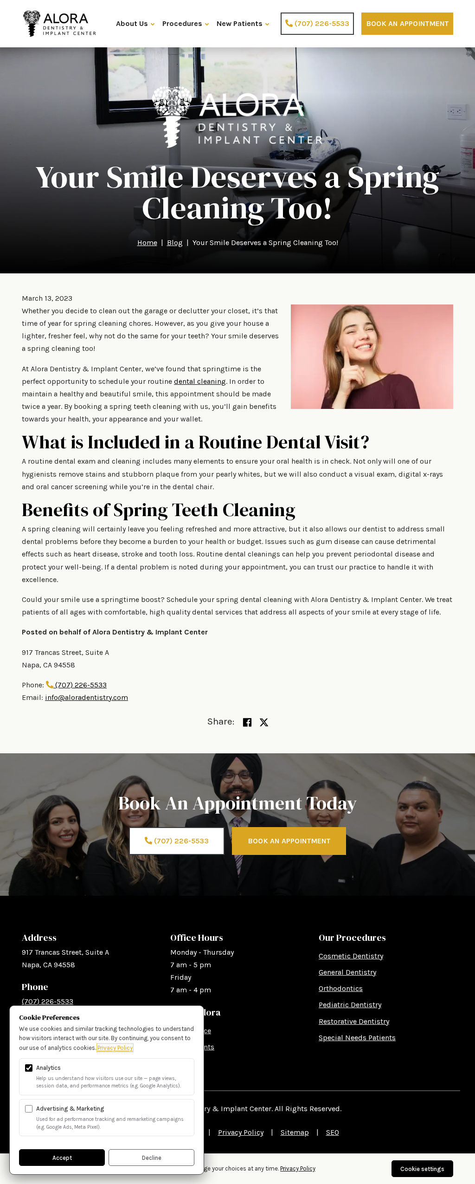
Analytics (48, 1067)
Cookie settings (422, 1168)
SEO (332, 1132)
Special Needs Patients (357, 1037)
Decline (151, 1157)
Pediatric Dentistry (350, 1004)
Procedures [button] (182, 23)
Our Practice (190, 1030)
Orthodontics (341, 988)
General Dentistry (347, 972)
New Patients (192, 1046)
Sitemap (295, 1132)
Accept (62, 1157)
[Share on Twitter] (264, 723)
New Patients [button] (240, 23)
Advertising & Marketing (70, 1108)
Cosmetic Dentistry (351, 955)
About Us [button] (132, 23)
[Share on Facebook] (247, 723)
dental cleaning (200, 381)
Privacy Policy (240, 1132)
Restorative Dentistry (354, 1021)
